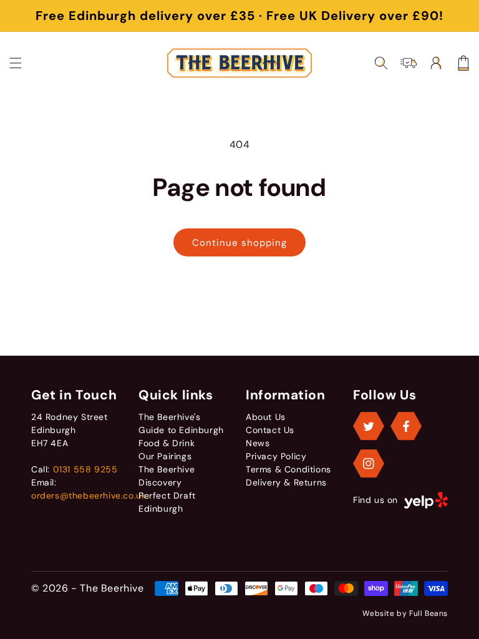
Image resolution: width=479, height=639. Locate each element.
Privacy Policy (276, 456)
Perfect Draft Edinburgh (167, 502)
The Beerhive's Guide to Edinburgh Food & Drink (181, 430)
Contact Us (270, 430)
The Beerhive (111, 588)
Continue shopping (239, 243)
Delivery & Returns (286, 482)
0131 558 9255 (85, 469)
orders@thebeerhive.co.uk (88, 495)
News (257, 443)
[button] (15, 63)
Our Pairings (164, 456)
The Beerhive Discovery (166, 476)
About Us (266, 416)
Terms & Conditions (288, 469)
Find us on (375, 499)
